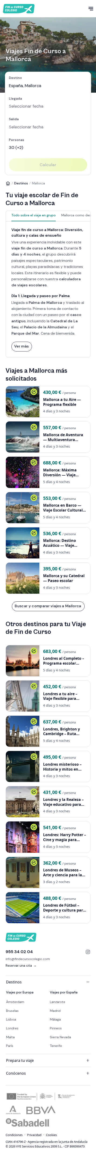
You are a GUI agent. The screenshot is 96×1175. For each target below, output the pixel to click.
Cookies (51, 1135)
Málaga (55, 1019)
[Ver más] (21, 346)
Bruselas (12, 1011)
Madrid (55, 1011)
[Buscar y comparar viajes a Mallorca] (48, 606)
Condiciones (14, 1135)
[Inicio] (8, 183)
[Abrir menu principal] (91, 9)
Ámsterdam (15, 1002)
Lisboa (11, 1019)
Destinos (21, 183)
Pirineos (56, 1028)
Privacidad (34, 1135)
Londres (12, 1028)
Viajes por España (64, 992)
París (9, 1046)
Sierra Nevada (60, 1037)
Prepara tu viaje (20, 1060)
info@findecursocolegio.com (28, 959)
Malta (10, 1037)
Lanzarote (57, 1002)
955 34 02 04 (19, 951)
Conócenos (16, 1073)
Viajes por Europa (20, 992)
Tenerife (56, 1046)
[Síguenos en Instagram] (87, 951)
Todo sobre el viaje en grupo (33, 215)
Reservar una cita (21, 965)
